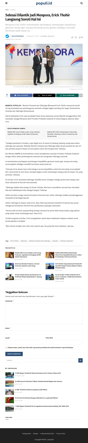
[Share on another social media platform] (81, 95)
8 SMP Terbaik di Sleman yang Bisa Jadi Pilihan (31, 389)
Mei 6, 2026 (19, 409)
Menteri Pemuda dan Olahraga (39, 241)
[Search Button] (81, 3)
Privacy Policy (60, 433)
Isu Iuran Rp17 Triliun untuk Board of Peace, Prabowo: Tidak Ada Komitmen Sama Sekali (68, 276)
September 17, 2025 (33, 36)
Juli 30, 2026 (59, 259)
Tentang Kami (26, 433)
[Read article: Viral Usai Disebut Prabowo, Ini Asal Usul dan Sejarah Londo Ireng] (9, 266)
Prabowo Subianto (66, 241)
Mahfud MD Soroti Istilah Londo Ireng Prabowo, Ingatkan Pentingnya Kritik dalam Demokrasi (28, 255)
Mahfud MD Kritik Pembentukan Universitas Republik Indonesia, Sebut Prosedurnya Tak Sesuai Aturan (62, 134)
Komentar (9, 301)
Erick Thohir (15, 241)
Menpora (24, 241)
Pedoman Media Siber (47, 433)
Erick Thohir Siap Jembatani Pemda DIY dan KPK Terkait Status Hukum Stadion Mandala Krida (68, 265)
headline (13, 10)
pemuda (55, 241)
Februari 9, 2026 (20, 376)
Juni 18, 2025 (19, 384)
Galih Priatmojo (18, 36)
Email (8, 338)
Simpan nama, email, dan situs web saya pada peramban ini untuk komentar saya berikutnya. (40, 347)
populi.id (44, 3)
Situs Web (49, 338)
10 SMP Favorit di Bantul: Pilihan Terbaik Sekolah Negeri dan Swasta (38, 381)
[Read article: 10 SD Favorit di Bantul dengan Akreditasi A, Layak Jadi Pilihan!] (9, 400)
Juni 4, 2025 (19, 392)
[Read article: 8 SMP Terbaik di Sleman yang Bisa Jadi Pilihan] (9, 392)
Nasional (51, 36)
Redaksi (35, 433)
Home (7, 10)
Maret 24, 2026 (60, 281)
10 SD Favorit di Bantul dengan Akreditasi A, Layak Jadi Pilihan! (36, 398)
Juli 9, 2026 (59, 270)
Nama (8, 328)
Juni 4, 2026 (19, 279)
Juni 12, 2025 (19, 400)
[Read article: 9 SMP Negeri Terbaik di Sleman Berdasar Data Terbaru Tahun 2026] (9, 375)
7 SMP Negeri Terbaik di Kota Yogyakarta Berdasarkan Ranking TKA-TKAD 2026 (42, 406)
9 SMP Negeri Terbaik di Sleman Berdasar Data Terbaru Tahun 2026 (38, 373)
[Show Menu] (6, 3)
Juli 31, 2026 (19, 259)
